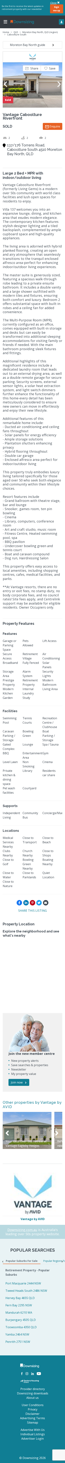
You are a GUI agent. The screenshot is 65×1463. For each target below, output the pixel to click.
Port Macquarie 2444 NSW (23, 1283)
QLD (16, 32)
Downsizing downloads (32, 1393)
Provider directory (32, 1389)
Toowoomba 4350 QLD (21, 1327)
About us (32, 1398)
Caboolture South (16, 34)
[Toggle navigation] (5, 22)
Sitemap (32, 1423)
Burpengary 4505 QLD (20, 1320)
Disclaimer (32, 1414)
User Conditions (33, 1405)
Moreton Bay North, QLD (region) (40, 32)
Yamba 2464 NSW (17, 1334)
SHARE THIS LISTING (32, 911)
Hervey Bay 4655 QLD (20, 1298)
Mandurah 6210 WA (18, 1313)
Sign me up (56, 8)
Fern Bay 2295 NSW (18, 1305)
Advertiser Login (32, 1439)
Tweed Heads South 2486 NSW (26, 1291)
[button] (32, 68)
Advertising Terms (32, 1418)
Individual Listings (32, 1434)
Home (6, 32)
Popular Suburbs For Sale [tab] (22, 1261)
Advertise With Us (33, 1430)
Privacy (32, 1409)
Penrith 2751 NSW (17, 1342)
